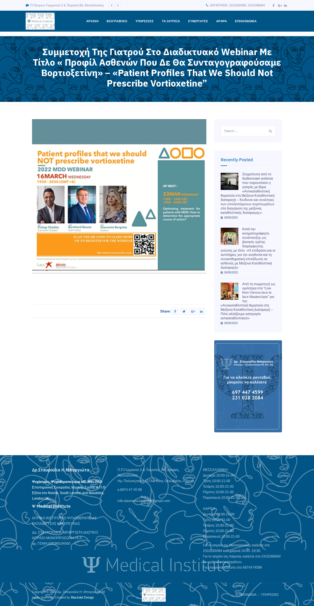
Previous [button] (111, 5)
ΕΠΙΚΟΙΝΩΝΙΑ (246, 21)
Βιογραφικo (117, 21)
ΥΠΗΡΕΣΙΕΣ (144, 21)
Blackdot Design (82, 597)
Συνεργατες (198, 21)
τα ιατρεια (171, 21)
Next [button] (118, 5)
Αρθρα (221, 21)
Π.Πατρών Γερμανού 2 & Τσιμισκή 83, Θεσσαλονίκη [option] (67, 5)
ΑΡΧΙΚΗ (92, 21)
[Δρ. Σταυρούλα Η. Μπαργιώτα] (40, 21)
